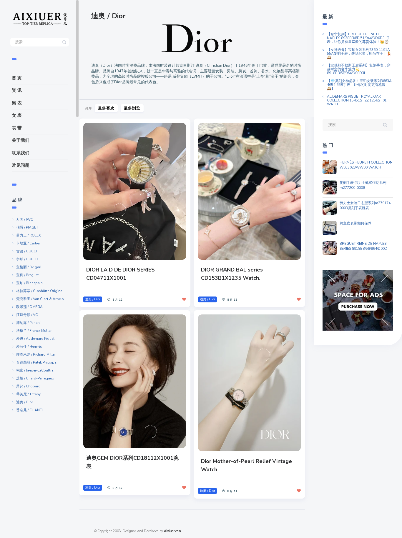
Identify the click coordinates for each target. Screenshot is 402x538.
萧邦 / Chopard (28, 386)
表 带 (17, 128)
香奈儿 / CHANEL (30, 410)
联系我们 (20, 153)
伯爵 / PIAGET (27, 227)
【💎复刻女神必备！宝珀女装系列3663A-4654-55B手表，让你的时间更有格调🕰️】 (360, 85)
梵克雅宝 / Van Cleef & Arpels (40, 299)
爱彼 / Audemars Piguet (35, 338)
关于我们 (20, 140)
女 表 (17, 115)
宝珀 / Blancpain (29, 283)
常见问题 (20, 165)
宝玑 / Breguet (27, 275)
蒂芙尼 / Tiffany (28, 394)
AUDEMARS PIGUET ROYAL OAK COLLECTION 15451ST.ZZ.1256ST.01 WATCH (357, 100)
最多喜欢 (106, 108)
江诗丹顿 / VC (27, 314)
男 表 (17, 103)
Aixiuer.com (172, 531)
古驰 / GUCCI (26, 251)
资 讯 (17, 90)
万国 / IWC (24, 219)
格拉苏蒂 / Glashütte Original (40, 291)
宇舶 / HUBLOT (28, 259)
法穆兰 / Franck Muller (34, 330)
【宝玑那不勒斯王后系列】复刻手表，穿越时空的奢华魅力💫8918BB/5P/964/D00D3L (359, 69)
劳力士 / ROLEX (28, 235)
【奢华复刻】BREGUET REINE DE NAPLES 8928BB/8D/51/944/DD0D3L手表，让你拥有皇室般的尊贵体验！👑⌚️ (358, 38)
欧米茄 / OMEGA (29, 306)
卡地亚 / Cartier (28, 243)
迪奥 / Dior (24, 402)
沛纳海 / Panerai (28, 322)
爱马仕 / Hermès (29, 346)
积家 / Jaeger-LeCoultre (34, 370)
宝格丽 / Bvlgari (28, 267)
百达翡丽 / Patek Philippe (36, 362)
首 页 (17, 78)
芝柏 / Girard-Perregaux (35, 378)
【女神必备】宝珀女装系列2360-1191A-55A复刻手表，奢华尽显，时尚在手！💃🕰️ (359, 53)
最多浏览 (132, 108)
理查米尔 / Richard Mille (35, 354)
